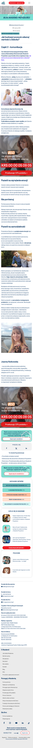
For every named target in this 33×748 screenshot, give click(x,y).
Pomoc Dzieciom (7, 695)
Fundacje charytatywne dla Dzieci (11, 703)
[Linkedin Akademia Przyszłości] (22, 722)
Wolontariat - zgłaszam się (16, 3)
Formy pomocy (6, 682)
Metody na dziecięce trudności (10, 33)
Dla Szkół (5, 661)
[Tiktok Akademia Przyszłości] (29, 722)
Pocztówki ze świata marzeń (10, 456)
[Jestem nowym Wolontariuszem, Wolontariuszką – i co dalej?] (6, 560)
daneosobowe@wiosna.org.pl (10, 610)
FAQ (4, 672)
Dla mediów (6, 664)
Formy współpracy (7, 716)
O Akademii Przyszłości (16, 490)
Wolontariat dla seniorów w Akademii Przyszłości (16, 458)
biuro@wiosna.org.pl (8, 596)
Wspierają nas (6, 719)
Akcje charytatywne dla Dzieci (10, 700)
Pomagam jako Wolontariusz (10, 687)
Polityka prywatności (12, 737)
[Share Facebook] (6, 448)
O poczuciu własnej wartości (16, 494)
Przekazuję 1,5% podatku (9, 692)
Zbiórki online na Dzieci (8, 698)
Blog (4, 669)
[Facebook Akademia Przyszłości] (4, 722)
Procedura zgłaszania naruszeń (11, 674)
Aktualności (6, 658)
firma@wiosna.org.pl (8, 602)
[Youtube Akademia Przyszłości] (16, 722)
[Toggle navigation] (29, 3)
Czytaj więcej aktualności (16, 548)
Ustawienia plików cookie (24, 737)
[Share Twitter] (16, 448)
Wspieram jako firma (8, 690)
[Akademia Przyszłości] (3, 3)
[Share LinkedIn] (26, 448)
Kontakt (5, 666)
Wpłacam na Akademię (9, 685)
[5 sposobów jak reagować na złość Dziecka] (6, 570)
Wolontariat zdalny (7, 708)
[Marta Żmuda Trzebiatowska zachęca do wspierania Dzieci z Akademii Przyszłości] (6, 528)
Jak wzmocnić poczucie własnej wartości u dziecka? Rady (16, 58)
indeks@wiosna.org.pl (8, 586)
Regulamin (4, 737)
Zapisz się (25, 733)
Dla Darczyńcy (6, 656)
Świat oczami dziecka (16, 499)
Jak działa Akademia (8, 653)
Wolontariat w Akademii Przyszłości (16, 504)
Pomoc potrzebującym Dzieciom (11, 706)
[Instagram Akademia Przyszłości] (10, 722)
